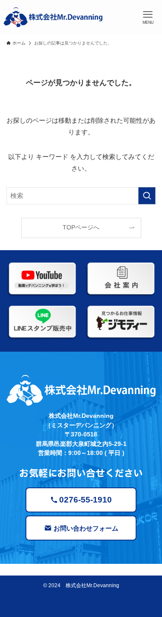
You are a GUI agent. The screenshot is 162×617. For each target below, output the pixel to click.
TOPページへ (81, 227)
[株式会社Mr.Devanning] (52, 17)
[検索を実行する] (147, 195)
